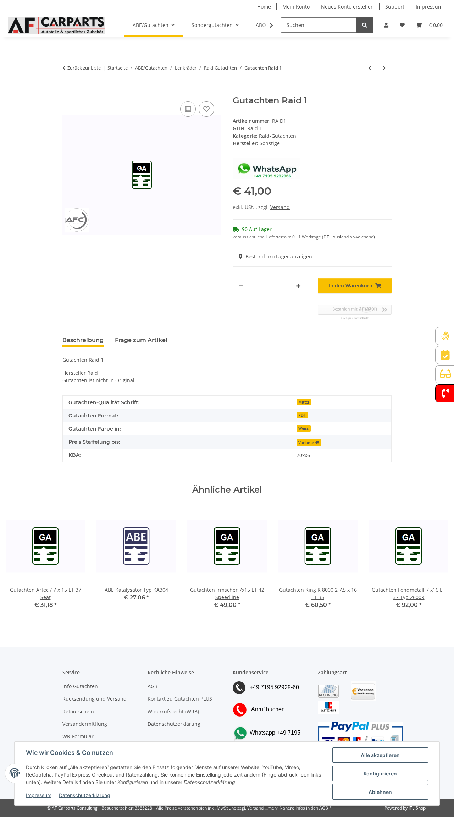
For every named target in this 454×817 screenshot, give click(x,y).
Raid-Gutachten (277, 135)
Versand (280, 207)
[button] (386, 25)
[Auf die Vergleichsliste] (188, 109)
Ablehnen (380, 792)
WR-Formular (78, 736)
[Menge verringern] (241, 285)
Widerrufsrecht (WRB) (173, 711)
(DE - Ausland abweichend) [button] (348, 237)
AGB (152, 686)
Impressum (38, 795)
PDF (302, 415)
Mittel (303, 402)
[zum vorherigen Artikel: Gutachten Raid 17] (369, 68)
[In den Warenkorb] (68, 91)
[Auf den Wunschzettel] (206, 109)
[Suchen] (364, 25)
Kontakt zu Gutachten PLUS (180, 698)
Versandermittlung (84, 723)
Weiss (303, 428)
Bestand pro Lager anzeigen (278, 256)
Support (394, 6)
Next (437, 562)
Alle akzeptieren (380, 755)
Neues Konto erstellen (347, 6)
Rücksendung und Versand (94, 698)
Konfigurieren (380, 774)
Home (264, 6)
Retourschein (78, 711)
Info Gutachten (80, 686)
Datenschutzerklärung (84, 795)
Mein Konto (296, 6)
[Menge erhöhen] (298, 285)
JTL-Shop (417, 808)
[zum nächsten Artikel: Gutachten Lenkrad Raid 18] (384, 68)
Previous (17, 562)
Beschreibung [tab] (83, 340)
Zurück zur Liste (84, 68)
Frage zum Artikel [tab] (141, 340)
